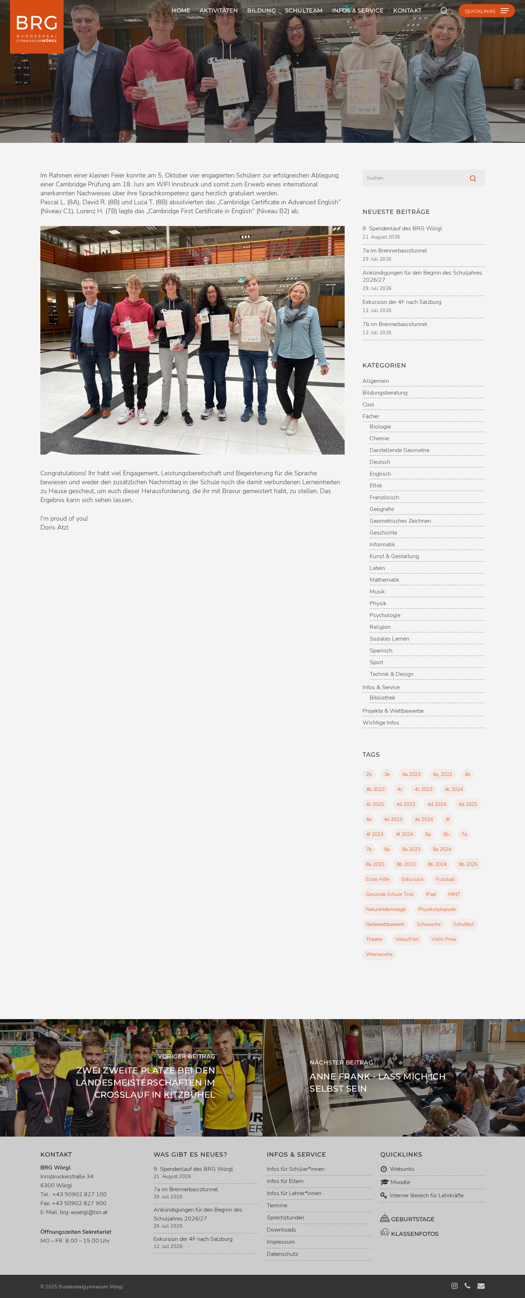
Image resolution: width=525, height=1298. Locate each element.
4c (399, 789)
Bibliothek (382, 698)
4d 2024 (437, 804)
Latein (377, 568)
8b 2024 (437, 864)
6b (446, 834)
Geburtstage (412, 1219)
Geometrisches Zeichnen (400, 521)
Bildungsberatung (385, 393)
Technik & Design (392, 674)
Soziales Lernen (389, 639)
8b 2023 (406, 864)
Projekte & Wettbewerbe (280, 108)
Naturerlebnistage (386, 909)
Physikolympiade (437, 909)
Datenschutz (282, 1254)
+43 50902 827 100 (79, 1194)
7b (369, 849)
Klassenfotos (414, 1234)
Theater (374, 939)
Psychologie (385, 615)
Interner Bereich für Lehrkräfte (427, 1195)
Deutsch (380, 462)
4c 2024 (454, 789)
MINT (454, 894)
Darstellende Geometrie (399, 450)
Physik (378, 603)
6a (428, 834)
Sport (376, 662)
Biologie (380, 427)
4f (447, 819)
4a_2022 (442, 774)
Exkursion (413, 879)
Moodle (399, 1182)
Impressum (281, 1242)
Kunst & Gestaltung (394, 556)
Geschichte (383, 533)
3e (387, 774)
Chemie (379, 438)
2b (369, 774)
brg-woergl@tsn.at (84, 1212)
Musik (377, 592)
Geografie (382, 509)
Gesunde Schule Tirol (390, 894)
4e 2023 (393, 819)
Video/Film (407, 939)
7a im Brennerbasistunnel (394, 250)
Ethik (376, 486)
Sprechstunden (285, 1218)
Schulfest (463, 924)
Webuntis (402, 1169)
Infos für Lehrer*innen (294, 1193)
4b (467, 774)
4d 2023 (405, 804)
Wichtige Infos (380, 723)
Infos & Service (381, 687)
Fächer (370, 416)
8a (387, 849)
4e (368, 819)
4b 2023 (375, 789)
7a (464, 834)
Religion (380, 627)
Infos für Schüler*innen (296, 1169)
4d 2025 (468, 804)
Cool (368, 405)
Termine (277, 1205)
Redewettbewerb (385, 924)
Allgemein (375, 381)
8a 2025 (375, 864)
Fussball (445, 879)
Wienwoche (379, 954)
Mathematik (384, 580)
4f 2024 (404, 834)
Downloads (281, 1230)
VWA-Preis (443, 939)
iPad (431, 894)
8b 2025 (468, 864)
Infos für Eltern (285, 1181)
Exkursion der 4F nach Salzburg (401, 302)
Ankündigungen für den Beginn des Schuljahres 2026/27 (422, 276)
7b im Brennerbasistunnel (395, 324)
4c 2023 (423, 789)
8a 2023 (411, 849)
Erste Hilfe (377, 879)
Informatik (382, 544)
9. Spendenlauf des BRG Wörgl (402, 228)
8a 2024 (442, 849)
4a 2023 (411, 774)
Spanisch (381, 651)
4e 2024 (424, 819)
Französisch (384, 497)
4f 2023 (374, 834)
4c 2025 (375, 804)
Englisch (223, 108)
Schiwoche (429, 924)
